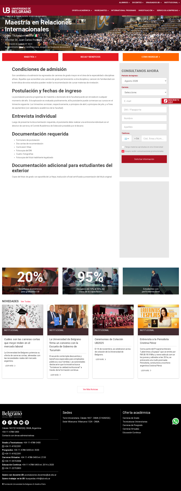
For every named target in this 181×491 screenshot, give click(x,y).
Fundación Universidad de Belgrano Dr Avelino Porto (24, 484)
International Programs (123, 10)
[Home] (18, 10)
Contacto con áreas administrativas (18, 435)
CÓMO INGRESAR (150, 57)
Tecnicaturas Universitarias (135, 422)
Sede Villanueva (70, 422)
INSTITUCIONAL (171, 2)
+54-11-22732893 (12, 468)
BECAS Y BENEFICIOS (91, 57)
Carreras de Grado (131, 418)
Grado (5, 442)
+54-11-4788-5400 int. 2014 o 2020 (38, 465)
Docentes (137, 2)
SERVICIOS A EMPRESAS (167, 10)
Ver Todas (26, 301)
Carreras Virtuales (11, 457)
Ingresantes (100, 10)
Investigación (145, 10)
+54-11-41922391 (12, 446)
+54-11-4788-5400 (10, 432)
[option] (90, 33)
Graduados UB (153, 2)
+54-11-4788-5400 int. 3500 (26, 450)
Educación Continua (132, 432)
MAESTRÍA (29, 57)
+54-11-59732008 (12, 461)
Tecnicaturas (16, 442)
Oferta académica (81, 10)
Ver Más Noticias (90, 389)
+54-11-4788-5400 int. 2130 (33, 457)
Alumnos (123, 2)
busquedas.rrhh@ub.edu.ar (26, 478)
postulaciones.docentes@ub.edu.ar (29, 475)
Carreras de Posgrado (133, 425)
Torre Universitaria (71, 418)
